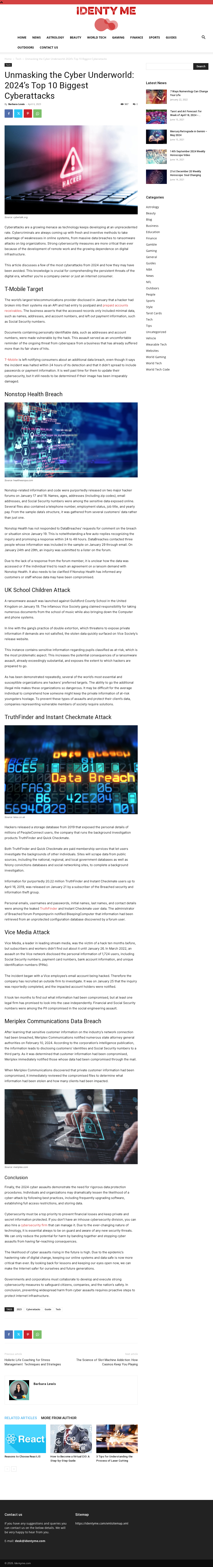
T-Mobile (11, 360)
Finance (136, 37)
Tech (18, 59)
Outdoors (25, 47)
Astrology (55, 37)
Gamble (151, 244)
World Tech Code (158, 369)
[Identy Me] (106, 18)
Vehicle (151, 338)
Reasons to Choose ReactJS (23, 1456)
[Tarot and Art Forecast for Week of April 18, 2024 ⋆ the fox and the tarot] (156, 117)
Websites (152, 351)
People (150, 294)
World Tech (96, 37)
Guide (48, 1309)
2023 (19, 1309)
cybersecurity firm (34, 1225)
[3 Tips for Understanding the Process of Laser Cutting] (117, 1439)
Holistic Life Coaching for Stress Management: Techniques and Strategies (33, 1362)
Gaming (118, 37)
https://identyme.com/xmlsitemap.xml (101, 1523)
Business (152, 226)
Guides (171, 37)
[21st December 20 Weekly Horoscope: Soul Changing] (156, 177)
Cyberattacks (33, 1309)
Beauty (75, 37)
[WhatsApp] (37, 113)
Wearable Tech (156, 344)
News (36, 37)
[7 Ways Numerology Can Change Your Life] (156, 97)
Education (153, 232)
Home (21, 37)
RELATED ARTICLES (21, 1418)
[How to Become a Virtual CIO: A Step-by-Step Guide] (71, 1439)
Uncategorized (156, 332)
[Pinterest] (28, 113)
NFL (148, 282)
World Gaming (156, 357)
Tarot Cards (154, 313)
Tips (149, 326)
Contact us (49, 47)
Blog (149, 219)
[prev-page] (7, 1469)
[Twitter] (18, 113)
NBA (149, 269)
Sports (154, 37)
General (151, 257)
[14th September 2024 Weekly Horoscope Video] (156, 157)
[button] (203, 38)
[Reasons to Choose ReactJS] (25, 1439)
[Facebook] (9, 113)
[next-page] (13, 1469)
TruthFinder (48, 908)
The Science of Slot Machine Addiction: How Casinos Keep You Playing (107, 1362)
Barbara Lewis (16, 104)
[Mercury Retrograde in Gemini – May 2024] (156, 137)
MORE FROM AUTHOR (59, 1418)
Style (149, 307)
